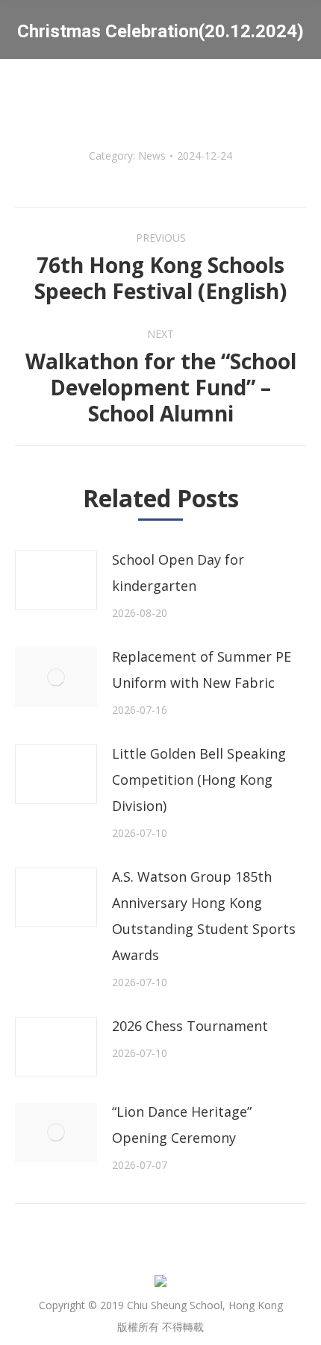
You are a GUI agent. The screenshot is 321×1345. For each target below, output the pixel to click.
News (152, 155)
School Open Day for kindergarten (178, 573)
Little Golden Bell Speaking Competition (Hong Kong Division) (199, 779)
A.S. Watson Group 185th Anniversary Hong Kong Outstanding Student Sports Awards (204, 916)
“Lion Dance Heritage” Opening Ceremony (182, 1125)
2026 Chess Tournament (190, 1026)
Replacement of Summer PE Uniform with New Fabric (201, 670)
